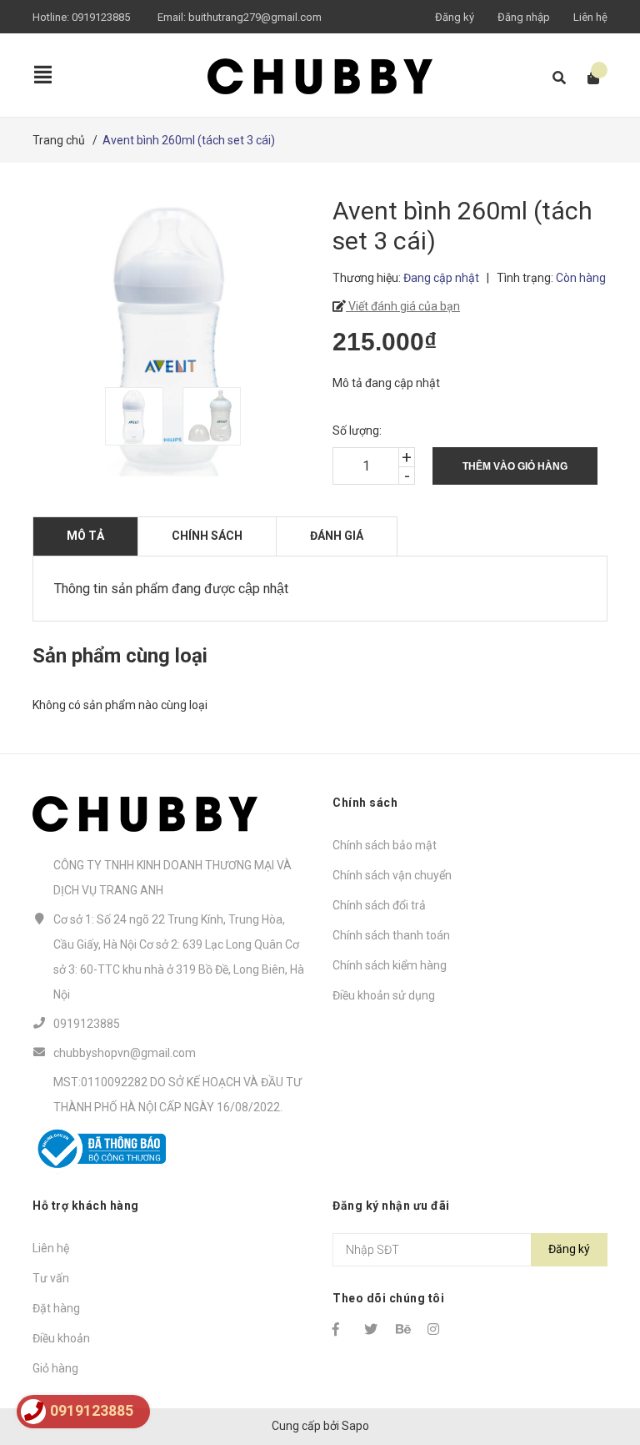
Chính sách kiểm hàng (389, 965)
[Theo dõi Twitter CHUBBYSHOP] (372, 1329)
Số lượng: (357, 430)
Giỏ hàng (55, 1368)
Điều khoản (61, 1338)
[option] (135, 416)
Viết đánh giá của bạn (403, 306)
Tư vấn (50, 1278)
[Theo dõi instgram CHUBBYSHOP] (436, 1329)
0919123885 (101, 17)
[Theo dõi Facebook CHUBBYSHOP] (340, 1329)
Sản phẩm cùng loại (120, 655)
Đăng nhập (524, 17)
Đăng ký (454, 17)
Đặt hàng (56, 1308)
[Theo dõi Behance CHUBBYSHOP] (404, 1329)
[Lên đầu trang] (594, 1363)
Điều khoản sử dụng (383, 995)
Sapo (355, 1425)
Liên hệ (590, 17)
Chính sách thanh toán (391, 935)
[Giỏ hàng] (588, 78)
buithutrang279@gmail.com (255, 17)
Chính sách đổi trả (379, 905)
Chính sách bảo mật (384, 845)
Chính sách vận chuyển (392, 875)
